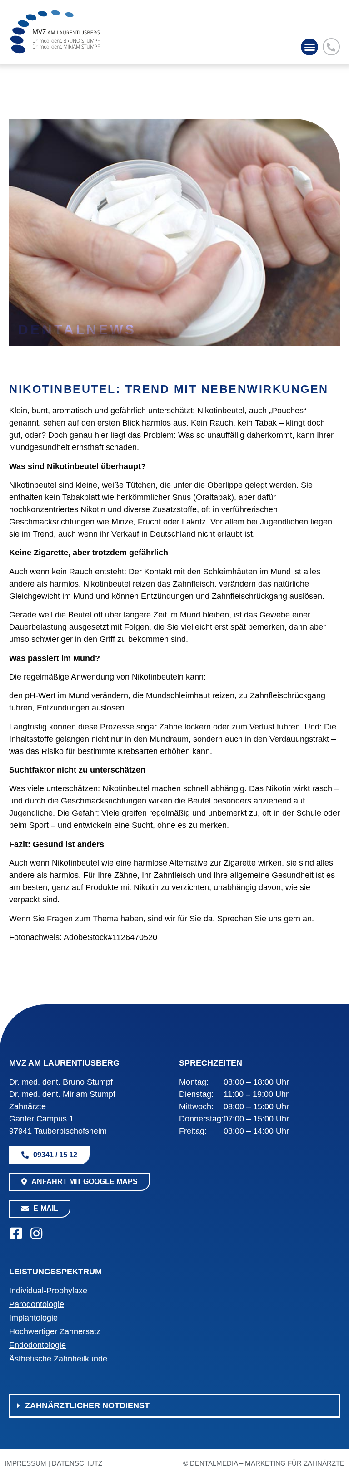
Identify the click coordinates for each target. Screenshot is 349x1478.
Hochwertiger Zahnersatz (54, 1331)
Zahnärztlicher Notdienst (87, 1405)
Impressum (25, 1463)
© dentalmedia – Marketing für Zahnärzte (263, 1463)
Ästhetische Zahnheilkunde (58, 1358)
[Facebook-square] (16, 1233)
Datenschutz (77, 1463)
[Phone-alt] (331, 46)
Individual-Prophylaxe (48, 1290)
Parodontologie (36, 1304)
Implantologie (33, 1317)
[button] (309, 47)
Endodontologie (37, 1345)
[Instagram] (36, 1233)
